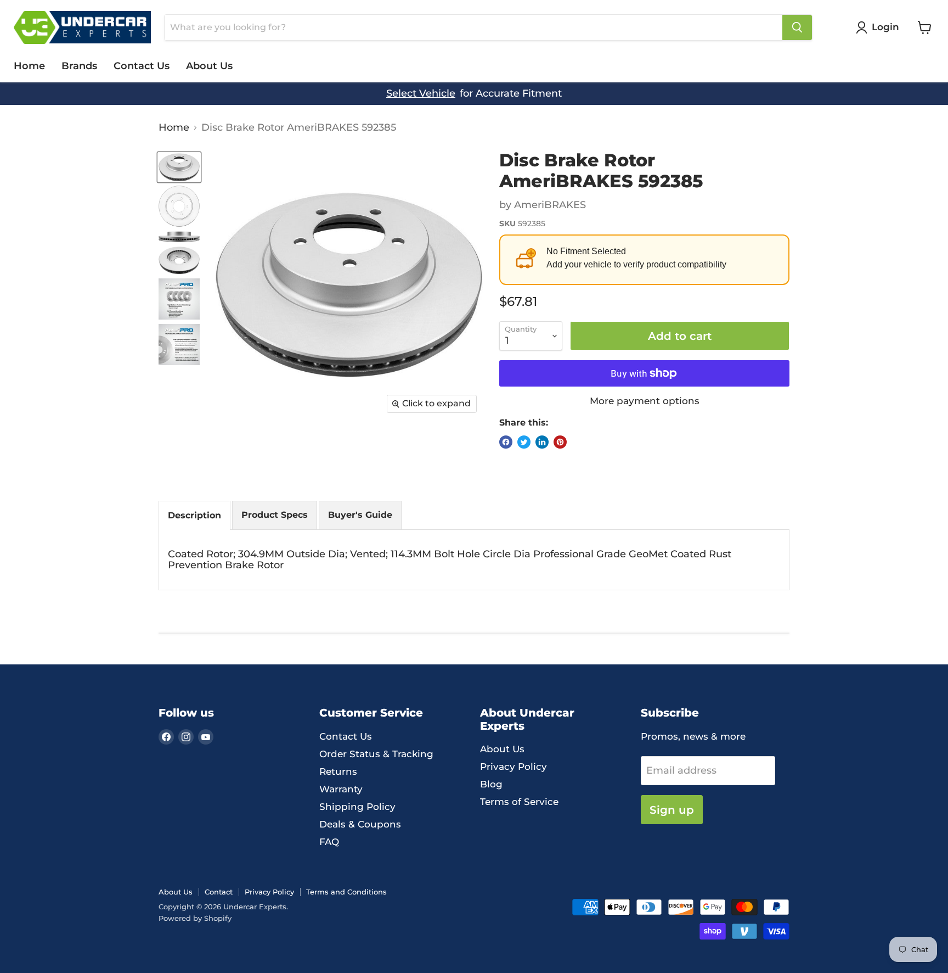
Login (885, 26)
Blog (491, 784)
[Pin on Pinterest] (560, 442)
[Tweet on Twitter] (524, 442)
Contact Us (142, 66)
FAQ (329, 841)
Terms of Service (519, 801)
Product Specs (274, 515)
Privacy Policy (513, 766)
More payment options (644, 401)
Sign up (672, 810)
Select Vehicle (420, 93)
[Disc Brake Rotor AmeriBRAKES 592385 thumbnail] (179, 167)
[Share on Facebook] (505, 442)
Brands (79, 66)
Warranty (341, 789)
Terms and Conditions (346, 891)
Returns (338, 771)
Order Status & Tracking (376, 753)
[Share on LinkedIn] (542, 442)
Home (29, 66)
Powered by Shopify (195, 918)
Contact (219, 891)
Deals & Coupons (360, 824)
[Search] (797, 27)
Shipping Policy (357, 806)
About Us (209, 66)
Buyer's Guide (360, 515)
